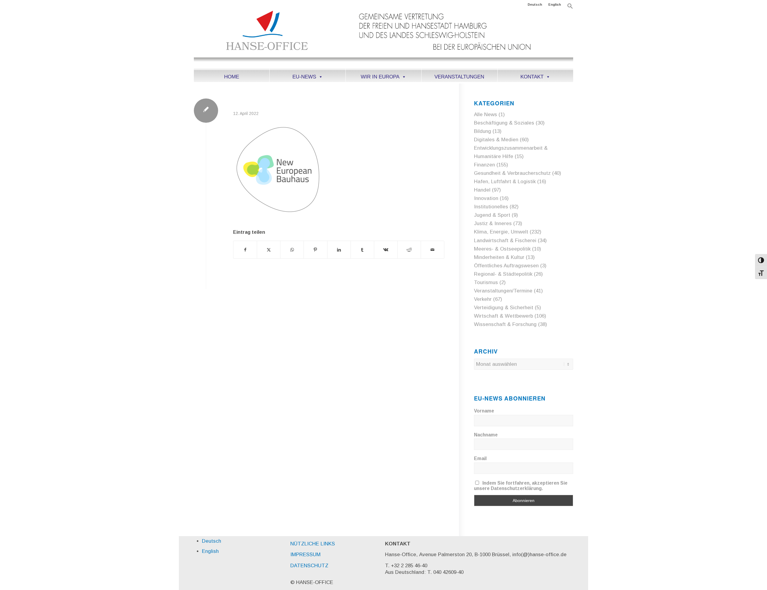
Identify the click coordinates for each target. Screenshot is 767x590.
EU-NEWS (304, 77)
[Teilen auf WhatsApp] (292, 249)
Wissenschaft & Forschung (505, 324)
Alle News (485, 114)
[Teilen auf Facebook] (245, 249)
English (554, 4)
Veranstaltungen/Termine (503, 291)
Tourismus (486, 282)
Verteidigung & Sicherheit (503, 307)
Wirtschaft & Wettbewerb (503, 316)
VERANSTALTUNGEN (459, 77)
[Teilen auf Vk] (385, 249)
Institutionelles (491, 207)
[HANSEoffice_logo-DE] (383, 39)
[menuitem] (535, 4)
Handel (482, 190)
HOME (231, 77)
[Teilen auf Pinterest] (315, 249)
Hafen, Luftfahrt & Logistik (505, 181)
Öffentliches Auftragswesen (506, 266)
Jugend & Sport (492, 215)
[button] (570, 8)
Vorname (484, 410)
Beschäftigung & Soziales (504, 123)
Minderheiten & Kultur (499, 257)
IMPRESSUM (305, 554)
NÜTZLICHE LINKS (312, 544)
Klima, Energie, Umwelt (501, 232)
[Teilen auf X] (268, 249)
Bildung (482, 131)
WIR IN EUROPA (380, 77)
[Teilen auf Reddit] (409, 249)
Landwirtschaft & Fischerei (505, 240)
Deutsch (535, 4)
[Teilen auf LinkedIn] (339, 249)
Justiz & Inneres (493, 223)
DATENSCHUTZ (309, 565)
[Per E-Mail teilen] (432, 249)
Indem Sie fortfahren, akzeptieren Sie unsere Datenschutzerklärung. (520, 485)
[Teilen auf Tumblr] (362, 249)
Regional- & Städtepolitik (503, 274)
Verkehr (483, 299)
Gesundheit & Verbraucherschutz (512, 173)
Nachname (486, 434)
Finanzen (484, 165)
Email (480, 458)
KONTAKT (531, 77)
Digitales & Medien (496, 139)
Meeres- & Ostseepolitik (502, 249)
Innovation (486, 198)
